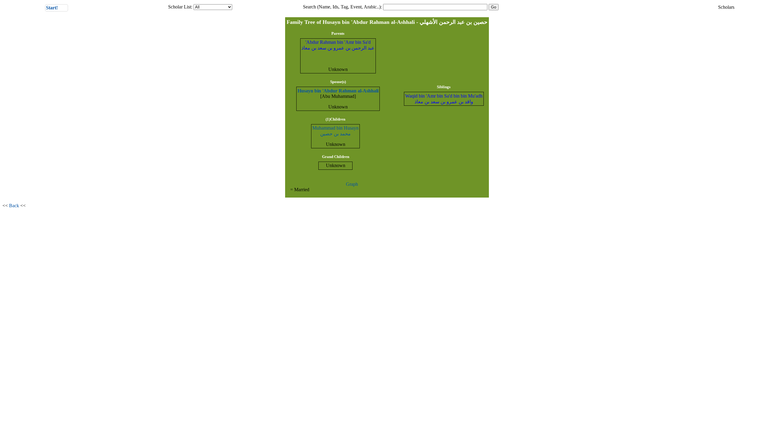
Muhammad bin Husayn (335, 127)
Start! (57, 7)
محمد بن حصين (335, 133)
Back (14, 205)
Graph (352, 184)
